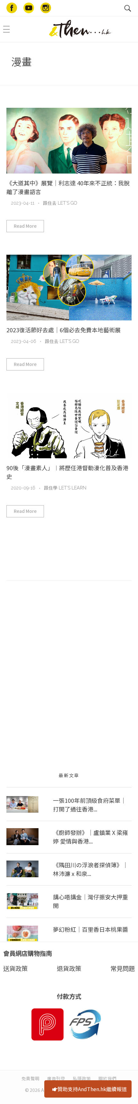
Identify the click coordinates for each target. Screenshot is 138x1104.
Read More (25, 226)
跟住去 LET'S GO (60, 203)
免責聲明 (30, 1078)
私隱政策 (82, 1078)
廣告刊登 (56, 1078)
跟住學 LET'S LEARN (65, 487)
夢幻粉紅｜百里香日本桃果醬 (90, 929)
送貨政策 (15, 968)
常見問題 (122, 968)
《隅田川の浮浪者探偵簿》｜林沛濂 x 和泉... (90, 869)
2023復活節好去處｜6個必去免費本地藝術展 (63, 330)
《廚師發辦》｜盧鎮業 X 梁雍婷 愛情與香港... (90, 836)
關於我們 (107, 1078)
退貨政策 (69, 968)
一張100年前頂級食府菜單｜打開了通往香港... (89, 804)
